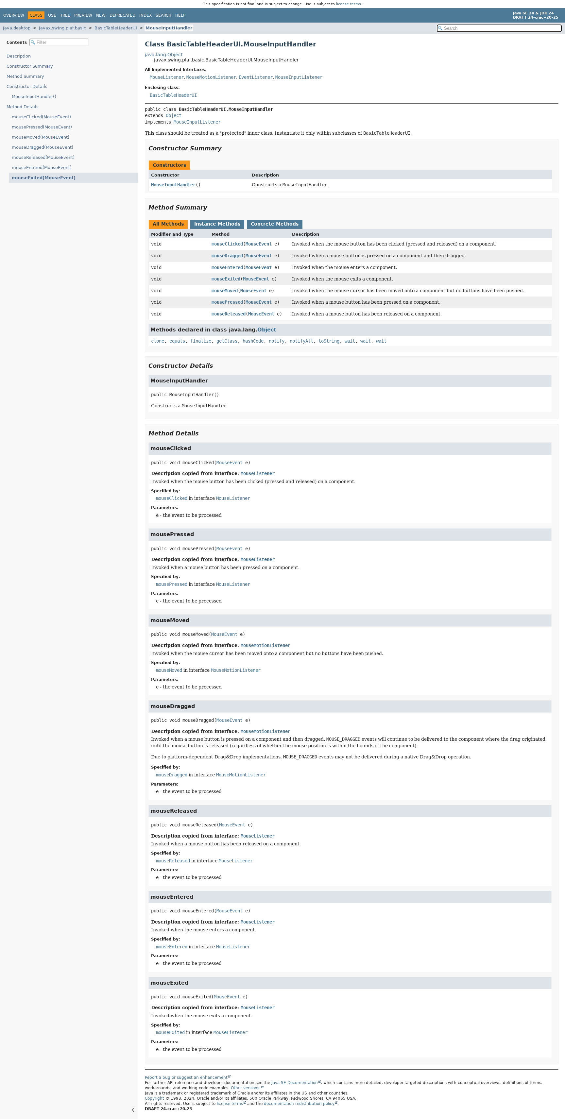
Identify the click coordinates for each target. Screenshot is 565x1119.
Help (180, 15)
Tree (65, 15)
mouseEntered (227, 267)
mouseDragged (227, 255)
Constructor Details (27, 86)
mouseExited (226, 278)
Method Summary (25, 76)
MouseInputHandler (169, 27)
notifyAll (301, 341)
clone (157, 341)
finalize (200, 341)
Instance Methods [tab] (217, 224)
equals (177, 341)
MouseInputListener (298, 77)
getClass (226, 341)
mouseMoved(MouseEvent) (40, 137)
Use (52, 15)
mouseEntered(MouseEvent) (42, 167)
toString (328, 341)
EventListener (256, 77)
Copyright (154, 1098)
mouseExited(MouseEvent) (44, 177)
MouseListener (167, 77)
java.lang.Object (163, 54)
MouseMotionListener (211, 77)
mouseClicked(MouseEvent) (41, 116)
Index (145, 15)
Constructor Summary (30, 66)
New (101, 15)
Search (163, 15)
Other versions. (246, 1088)
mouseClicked (227, 243)
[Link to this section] (226, 148)
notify (276, 341)
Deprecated (122, 15)
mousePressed (227, 302)
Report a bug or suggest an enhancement (186, 1077)
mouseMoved (225, 290)
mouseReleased (229, 313)
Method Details (23, 106)
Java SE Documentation (294, 1082)
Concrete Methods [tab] (275, 224)
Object (173, 115)
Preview (83, 15)
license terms (348, 4)
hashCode (253, 341)
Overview (13, 15)
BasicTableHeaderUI (115, 27)
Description (19, 56)
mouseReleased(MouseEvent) (43, 157)
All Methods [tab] (168, 224)
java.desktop (16, 27)
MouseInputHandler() (34, 96)
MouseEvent (259, 243)
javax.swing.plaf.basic (62, 27)
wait (350, 341)
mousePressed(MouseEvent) (42, 127)
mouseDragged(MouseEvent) (42, 147)
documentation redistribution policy (299, 1103)
